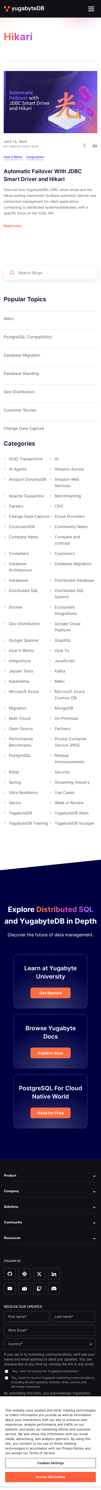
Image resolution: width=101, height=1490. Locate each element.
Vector (15, 802)
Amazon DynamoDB (27, 479)
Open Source (21, 728)
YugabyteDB (20, 812)
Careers (16, 506)
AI (56, 458)
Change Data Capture (24, 428)
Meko (9, 318)
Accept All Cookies (50, 1477)
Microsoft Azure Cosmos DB (70, 694)
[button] (91, 8)
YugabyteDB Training (28, 823)
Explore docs (50, 1052)
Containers (19, 553)
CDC (59, 506)
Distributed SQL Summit (69, 593)
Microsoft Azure (24, 691)
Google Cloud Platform (67, 626)
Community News (71, 526)
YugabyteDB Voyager (74, 823)
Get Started (50, 992)
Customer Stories (20, 410)
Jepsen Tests (21, 671)
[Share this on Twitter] (84, 145)
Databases (18, 580)
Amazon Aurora (69, 469)
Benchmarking (68, 495)
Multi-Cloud (20, 718)
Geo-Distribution (19, 391)
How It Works (13, 157)
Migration (17, 708)
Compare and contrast (67, 540)
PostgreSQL (20, 755)
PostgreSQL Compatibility (28, 336)
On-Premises (66, 718)
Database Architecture (20, 566)
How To (62, 650)
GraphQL (63, 640)
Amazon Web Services (67, 482)
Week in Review (69, 802)
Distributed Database (74, 580)
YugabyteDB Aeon (71, 812)
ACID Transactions (26, 458)
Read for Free (51, 1112)
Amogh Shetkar (23, 146)
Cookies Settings (50, 1463)
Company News (23, 536)
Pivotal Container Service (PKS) (71, 742)
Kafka (60, 671)
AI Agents (18, 469)
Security (62, 772)
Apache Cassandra (26, 495)
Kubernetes (19, 681)
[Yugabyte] (24, 8)
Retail (14, 772)
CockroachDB (22, 526)
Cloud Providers (70, 516)
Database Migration (22, 355)
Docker (15, 607)
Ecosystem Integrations (66, 610)
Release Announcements (69, 758)
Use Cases (64, 792)
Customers (65, 553)
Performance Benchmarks (21, 742)
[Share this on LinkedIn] (95, 145)
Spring (15, 782)
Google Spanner (24, 640)
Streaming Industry (72, 782)
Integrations (35, 157)
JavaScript (65, 660)
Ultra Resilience (23, 792)
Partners (62, 728)
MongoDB (64, 708)
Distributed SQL (23, 590)
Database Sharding (21, 373)
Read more (13, 226)
